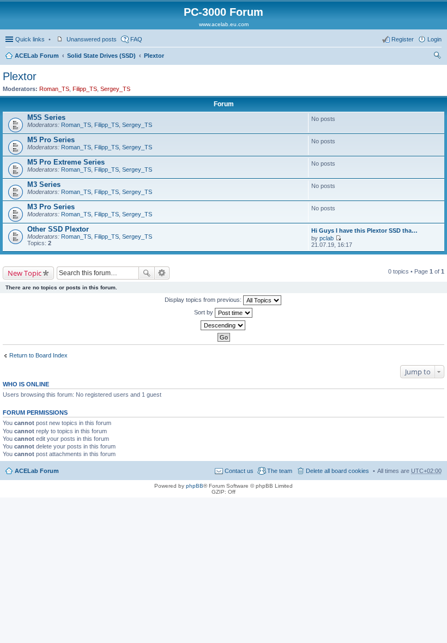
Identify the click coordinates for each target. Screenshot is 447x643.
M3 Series (44, 184)
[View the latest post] (338, 238)
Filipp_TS (85, 89)
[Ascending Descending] (223, 325)
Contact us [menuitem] (239, 471)
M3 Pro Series (51, 207)
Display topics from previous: (204, 299)
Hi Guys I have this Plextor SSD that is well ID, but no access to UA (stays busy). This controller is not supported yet (365, 230)
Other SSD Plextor (58, 229)
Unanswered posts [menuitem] (92, 39)
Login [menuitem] (434, 39)
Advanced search (162, 273)
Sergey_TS (115, 89)
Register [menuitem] (402, 39)
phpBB (194, 486)
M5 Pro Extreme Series (66, 162)
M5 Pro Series (51, 140)
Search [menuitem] (437, 56)
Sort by (204, 312)
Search (146, 273)
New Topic (24, 273)
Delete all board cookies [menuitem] (337, 471)
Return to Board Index (38, 355)
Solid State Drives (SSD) (101, 55)
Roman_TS (54, 89)
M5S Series (46, 117)
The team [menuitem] (279, 471)
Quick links (30, 39)
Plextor (154, 55)
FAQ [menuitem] (136, 39)
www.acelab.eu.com (224, 24)
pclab (326, 238)
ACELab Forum (37, 55)
